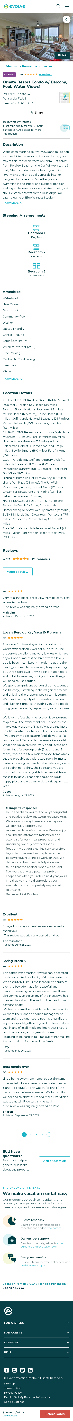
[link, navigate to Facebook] (7, 1370)
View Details (10, 1415)
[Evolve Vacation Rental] (14, 6)
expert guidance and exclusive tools (43, 1245)
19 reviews (45, 74)
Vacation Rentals (14, 1283)
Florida (43, 1283)
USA (32, 1283)
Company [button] (11, 1342)
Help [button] (8, 1352)
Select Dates (55, 1414)
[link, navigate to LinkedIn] (30, 1370)
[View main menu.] (67, 6)
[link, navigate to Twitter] (22, 1370)
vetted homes (52, 1228)
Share (39, 112)
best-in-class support (34, 1265)
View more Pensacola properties (29, 66)
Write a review (17, 571)
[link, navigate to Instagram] (14, 1370)
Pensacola (58, 1283)
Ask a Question (54, 1161)
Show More (11, 203)
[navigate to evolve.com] (8, 1311)
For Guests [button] (13, 1332)
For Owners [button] (14, 1322)
